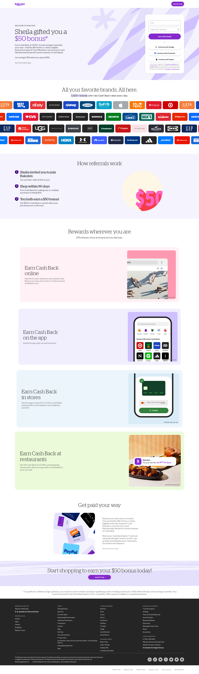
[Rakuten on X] (166, 659)
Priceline (103, 626)
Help (59, 648)
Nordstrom (103, 620)
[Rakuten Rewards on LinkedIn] (182, 659)
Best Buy (103, 609)
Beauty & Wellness (149, 620)
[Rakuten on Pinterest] (177, 659)
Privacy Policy (62, 638)
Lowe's (102, 614)
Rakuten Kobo (140, 669)
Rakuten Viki (117, 669)
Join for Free (177, 4)
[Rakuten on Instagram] (150, 659)
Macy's (102, 617)
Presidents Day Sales (107, 650)
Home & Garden (148, 617)
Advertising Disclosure (22, 662)
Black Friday (104, 642)
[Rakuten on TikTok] (155, 659)
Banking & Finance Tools (150, 626)
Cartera (17, 624)
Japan (17, 621)
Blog (59, 629)
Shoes (145, 629)
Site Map (60, 632)
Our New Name (62, 614)
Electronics (146, 623)
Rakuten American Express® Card (153, 642)
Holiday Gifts (104, 648)
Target (102, 629)
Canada (17, 619)
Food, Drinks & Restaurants (151, 614)
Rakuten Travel (153, 669)
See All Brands (104, 632)
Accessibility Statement (65, 645)
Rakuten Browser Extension (152, 645)
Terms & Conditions (64, 635)
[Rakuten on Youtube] (171, 659)
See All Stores (104, 635)
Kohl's (102, 612)
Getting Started (62, 609)
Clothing (145, 612)
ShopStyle (18, 627)
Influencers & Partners (65, 620)
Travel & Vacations (149, 609)
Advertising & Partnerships (66, 617)
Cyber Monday (105, 645)
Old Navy (103, 623)
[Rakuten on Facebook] (160, 659)
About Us (60, 612)
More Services (166, 669)
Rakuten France (20, 630)
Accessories (146, 632)
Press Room (61, 623)
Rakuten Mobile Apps (22, 609)
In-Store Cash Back (149, 639)
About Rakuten (179, 669)
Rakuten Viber (128, 669)
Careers (60, 626)
